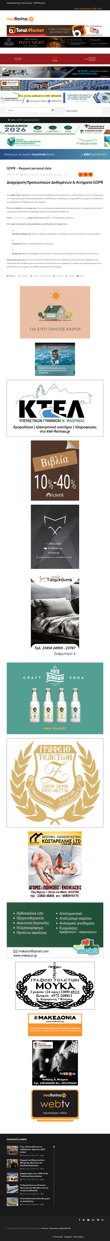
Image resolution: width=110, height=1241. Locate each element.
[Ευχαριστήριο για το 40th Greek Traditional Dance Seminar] (12, 1177)
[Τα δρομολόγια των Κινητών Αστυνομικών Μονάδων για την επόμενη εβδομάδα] (12, 1188)
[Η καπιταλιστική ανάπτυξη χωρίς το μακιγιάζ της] (12, 1202)
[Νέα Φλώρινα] (20, 19)
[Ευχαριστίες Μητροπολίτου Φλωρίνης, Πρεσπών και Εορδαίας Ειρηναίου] (12, 1163)
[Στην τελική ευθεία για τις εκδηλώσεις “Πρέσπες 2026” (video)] (12, 1150)
